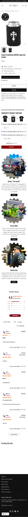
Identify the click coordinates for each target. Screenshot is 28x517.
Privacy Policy (4, 481)
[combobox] (21, 325)
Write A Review (15, 315)
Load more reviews (14, 434)
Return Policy (4, 484)
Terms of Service (5, 489)
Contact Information (6, 492)
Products (3, 476)
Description (4, 80)
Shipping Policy (5, 487)
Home (2, 11)
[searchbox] (8, 322)
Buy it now (14, 90)
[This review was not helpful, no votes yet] (23, 347)
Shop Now (14, 194)
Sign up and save (6, 497)
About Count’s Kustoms (6, 479)
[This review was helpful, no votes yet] (21, 347)
